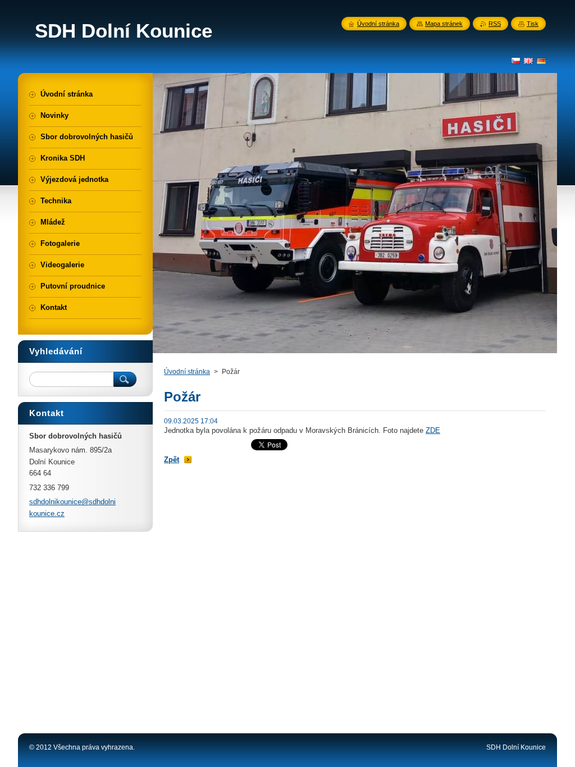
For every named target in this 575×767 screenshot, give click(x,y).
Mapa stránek (444, 23)
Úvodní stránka (187, 371)
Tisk (533, 23)
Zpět (171, 459)
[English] (528, 60)
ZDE (433, 430)
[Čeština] (515, 60)
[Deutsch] (541, 60)
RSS (495, 23)
